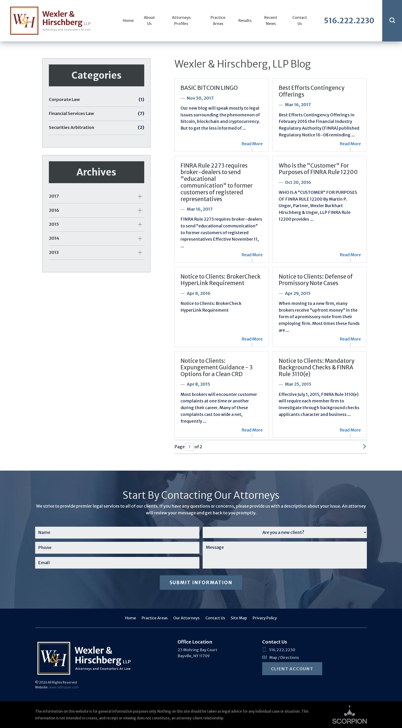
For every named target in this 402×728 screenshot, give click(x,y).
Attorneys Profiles (181, 20)
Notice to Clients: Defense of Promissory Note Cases (316, 280)
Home (128, 20)
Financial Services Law (96, 113)
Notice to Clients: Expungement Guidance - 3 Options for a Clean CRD (217, 367)
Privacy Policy (265, 618)
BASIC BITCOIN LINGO (209, 87)
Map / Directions (284, 657)
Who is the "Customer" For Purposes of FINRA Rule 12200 (318, 169)
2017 (54, 196)
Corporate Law (96, 99)
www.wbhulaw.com (64, 687)
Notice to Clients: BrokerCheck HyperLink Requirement (221, 280)
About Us (149, 20)
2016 (54, 210)
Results (245, 20)
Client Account (292, 668)
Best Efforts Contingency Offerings (311, 91)
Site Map (239, 618)
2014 (54, 238)
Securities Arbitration (96, 127)
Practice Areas (218, 20)
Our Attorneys (186, 618)
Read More (252, 143)
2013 (54, 252)
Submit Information (201, 582)
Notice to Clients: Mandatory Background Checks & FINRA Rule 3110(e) (316, 367)
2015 (54, 224)
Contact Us (299, 20)
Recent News (270, 20)
